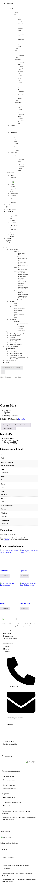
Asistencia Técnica (9, 741)
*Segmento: (5, 794)
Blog (8, 242)
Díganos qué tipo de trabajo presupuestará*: (16, 865)
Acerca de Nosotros (9, 206)
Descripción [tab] (7, 425)
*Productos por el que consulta (11, 802)
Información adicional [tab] (21, 425)
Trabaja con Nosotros (10, 638)
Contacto (10, 211)
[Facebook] (5, 731)
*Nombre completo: (8, 776)
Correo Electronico (8, 857)
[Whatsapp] (5, 737)
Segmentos (10, 172)
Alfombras (6, 646)
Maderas (6, 649)
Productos (10, 3)
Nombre (4, 849)
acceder (6, 540)
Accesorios (6, 651)
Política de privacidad (10, 744)
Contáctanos (7, 633)
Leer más (5, 576)
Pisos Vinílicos (8, 644)
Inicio (2, 377)
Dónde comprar (9, 239)
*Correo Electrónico (8, 785)
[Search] (3, 372)
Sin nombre (8, 377)
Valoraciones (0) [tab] (8, 428)
